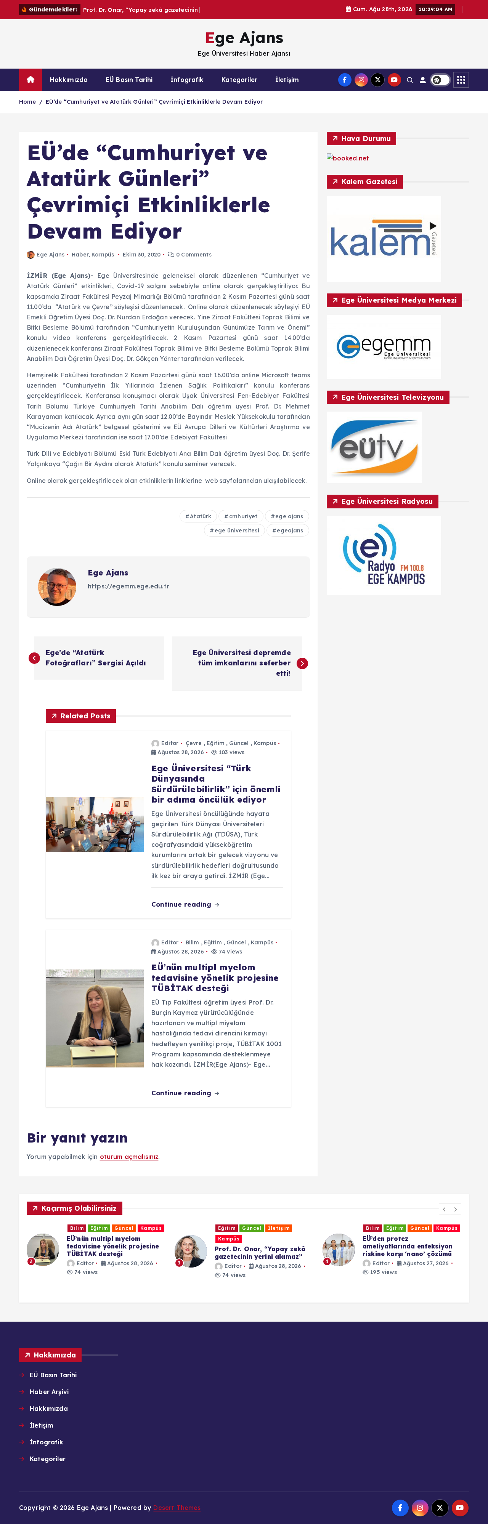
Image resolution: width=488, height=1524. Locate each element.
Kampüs (103, 254)
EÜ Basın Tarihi (129, 79)
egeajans (290, 530)
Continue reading (182, 904)
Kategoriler (239, 79)
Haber (80, 254)
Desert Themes (177, 1507)
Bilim (192, 942)
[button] (444, 1209)
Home (27, 101)
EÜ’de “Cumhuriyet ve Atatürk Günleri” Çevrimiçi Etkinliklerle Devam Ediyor (154, 101)
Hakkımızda (69, 79)
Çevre (194, 743)
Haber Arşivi (49, 1392)
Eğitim (216, 743)
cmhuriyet (243, 516)
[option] (96, 1250)
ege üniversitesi (237, 530)
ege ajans (289, 516)
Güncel (239, 743)
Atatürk (200, 516)
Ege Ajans (50, 254)
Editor (169, 743)
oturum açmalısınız (129, 1156)
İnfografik (187, 79)
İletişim (287, 79)
